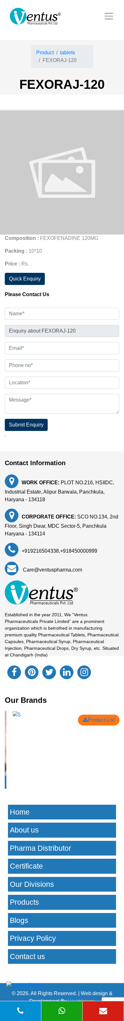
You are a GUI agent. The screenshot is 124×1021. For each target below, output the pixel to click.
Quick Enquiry (25, 278)
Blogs (19, 920)
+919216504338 (40, 551)
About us (24, 830)
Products (24, 902)
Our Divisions (32, 884)
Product (45, 52)
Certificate (26, 866)
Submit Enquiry (26, 424)
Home (20, 812)
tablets (67, 52)
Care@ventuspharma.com (52, 569)
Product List (101, 720)
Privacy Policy (33, 938)
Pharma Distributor (40, 848)
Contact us (27, 956)
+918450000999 (78, 551)
